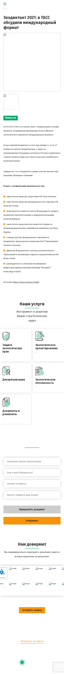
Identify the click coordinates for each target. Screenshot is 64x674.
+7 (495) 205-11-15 (32, 650)
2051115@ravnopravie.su (32, 656)
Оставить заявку (32, 610)
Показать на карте (32, 641)
